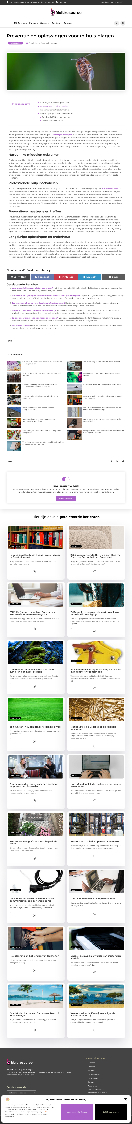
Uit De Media (20, 23)
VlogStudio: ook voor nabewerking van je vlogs (34, 310)
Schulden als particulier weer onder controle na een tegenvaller (42, 363)
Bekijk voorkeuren (111, 1112)
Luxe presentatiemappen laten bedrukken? (32, 288)
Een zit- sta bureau (21, 325)
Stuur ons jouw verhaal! (66, 486)
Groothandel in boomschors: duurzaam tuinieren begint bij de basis (32, 670)
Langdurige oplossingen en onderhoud (57, 113)
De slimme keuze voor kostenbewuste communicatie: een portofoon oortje (32, 899)
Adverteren (92, 1086)
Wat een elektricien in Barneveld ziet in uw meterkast (40, 397)
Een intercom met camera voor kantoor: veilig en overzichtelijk (103, 420)
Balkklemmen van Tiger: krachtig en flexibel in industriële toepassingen (96, 670)
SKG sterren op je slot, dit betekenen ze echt (101, 362)
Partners (33, 23)
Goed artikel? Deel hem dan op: (56, 117)
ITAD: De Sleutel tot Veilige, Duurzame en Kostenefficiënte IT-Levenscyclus (33, 613)
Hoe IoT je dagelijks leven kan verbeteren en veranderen (96, 785)
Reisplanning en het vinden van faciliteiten (34, 956)
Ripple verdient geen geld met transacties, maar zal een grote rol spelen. (46, 295)
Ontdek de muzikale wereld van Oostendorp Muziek (96, 957)
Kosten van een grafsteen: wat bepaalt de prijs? (33, 842)
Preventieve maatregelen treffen (54, 110)
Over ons (44, 23)
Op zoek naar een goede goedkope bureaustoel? (35, 318)
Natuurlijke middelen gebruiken (54, 102)
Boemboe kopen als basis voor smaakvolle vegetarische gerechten (40, 420)
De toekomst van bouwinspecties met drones (102, 385)
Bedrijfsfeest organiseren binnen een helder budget (101, 374)
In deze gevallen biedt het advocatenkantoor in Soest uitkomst (103, 397)
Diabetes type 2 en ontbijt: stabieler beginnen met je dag (41, 432)
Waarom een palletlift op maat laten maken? (96, 841)
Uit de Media (93, 1078)
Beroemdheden (94, 1074)
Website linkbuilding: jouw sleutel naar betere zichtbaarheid (97, 1092)
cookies (45, 1112)
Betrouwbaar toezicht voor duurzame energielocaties (38, 409)
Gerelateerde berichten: (52, 121)
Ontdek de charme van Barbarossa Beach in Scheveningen (35, 1014)
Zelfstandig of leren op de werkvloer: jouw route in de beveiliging (95, 613)
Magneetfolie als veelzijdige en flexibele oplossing (93, 728)
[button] (125, 1099)
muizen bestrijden (110, 188)
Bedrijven (15, 43)
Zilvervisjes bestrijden (61, 134)
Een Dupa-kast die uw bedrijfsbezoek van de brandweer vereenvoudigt (102, 409)
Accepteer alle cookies (77, 1112)
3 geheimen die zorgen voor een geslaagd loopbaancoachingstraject (34, 785)
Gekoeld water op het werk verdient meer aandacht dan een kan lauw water (39, 386)
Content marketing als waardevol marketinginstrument (38, 303)
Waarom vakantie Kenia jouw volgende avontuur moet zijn (93, 1014)
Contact (68, 23)
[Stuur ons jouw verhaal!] (66, 478)
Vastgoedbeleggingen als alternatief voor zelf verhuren (41, 374)
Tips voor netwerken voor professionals (93, 898)
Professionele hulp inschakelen (54, 106)
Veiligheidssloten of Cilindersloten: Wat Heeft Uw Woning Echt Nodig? (103, 432)
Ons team (56, 23)
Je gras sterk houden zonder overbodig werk (35, 727)
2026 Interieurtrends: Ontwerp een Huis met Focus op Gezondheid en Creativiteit (96, 556)
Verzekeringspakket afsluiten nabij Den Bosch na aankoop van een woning (43, 443)
